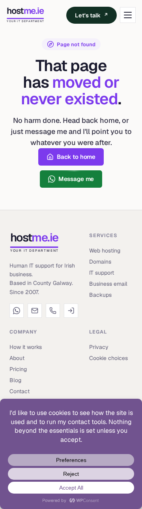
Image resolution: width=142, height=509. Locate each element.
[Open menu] (128, 15)
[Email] (35, 311)
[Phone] (53, 311)
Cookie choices (108, 358)
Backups (100, 294)
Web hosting (104, 250)
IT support (101, 272)
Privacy (98, 347)
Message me (76, 179)
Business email (108, 283)
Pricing (18, 369)
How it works (25, 347)
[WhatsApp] (16, 311)
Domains (100, 261)
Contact (19, 391)
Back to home (76, 156)
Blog (15, 380)
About (16, 358)
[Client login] (71, 311)
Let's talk (91, 15)
